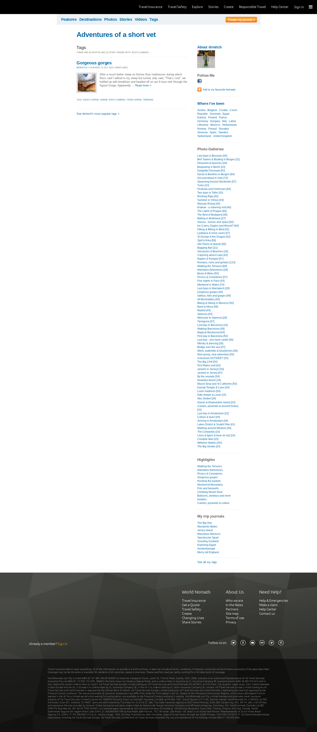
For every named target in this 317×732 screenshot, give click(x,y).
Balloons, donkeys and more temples (214, 497)
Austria (201, 110)
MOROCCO (82, 68)
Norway (201, 128)
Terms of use (235, 618)
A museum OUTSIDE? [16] (212, 358)
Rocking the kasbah (209, 481)
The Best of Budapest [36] (212, 214)
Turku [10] (203, 185)
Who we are (234, 600)
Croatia (223, 110)
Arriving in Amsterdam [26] (212, 420)
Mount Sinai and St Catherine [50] (217, 383)
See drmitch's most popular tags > (98, 113)
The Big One (204, 522)
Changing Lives (193, 618)
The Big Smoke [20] (208, 446)
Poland (212, 128)
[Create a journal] (241, 20)
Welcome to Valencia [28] (212, 317)
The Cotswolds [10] (208, 431)
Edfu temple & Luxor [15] (211, 394)
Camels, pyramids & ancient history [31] (218, 408)
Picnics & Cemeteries (209, 473)
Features (69, 19)
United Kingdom (222, 136)
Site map (232, 613)
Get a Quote (191, 605)
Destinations (90, 19)
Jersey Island (205, 530)
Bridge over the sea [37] (211, 347)
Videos (141, 19)
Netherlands (229, 124)
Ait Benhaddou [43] (208, 299)
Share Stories (191, 622)
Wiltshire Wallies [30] (209, 442)
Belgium (212, 110)
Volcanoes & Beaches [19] (212, 251)
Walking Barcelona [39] (210, 328)
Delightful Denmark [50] (211, 170)
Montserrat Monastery (210, 484)
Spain (213, 132)
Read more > (143, 85)
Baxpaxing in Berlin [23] (211, 166)
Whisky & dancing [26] (210, 343)
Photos (110, 19)
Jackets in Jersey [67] (209, 372)
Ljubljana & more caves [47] (213, 233)
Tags (153, 19)
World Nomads (22, 7)
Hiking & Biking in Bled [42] (213, 229)
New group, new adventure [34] (215, 354)
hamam (104, 100)
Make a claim (268, 605)
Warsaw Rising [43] (208, 203)
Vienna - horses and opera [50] (215, 222)
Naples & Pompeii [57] (210, 258)
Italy (224, 121)
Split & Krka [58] (206, 240)
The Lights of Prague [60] (212, 211)
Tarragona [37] (205, 321)
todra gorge (134, 100)
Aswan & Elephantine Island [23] (216, 402)
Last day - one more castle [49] (215, 339)
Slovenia (202, 132)
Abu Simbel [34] (206, 398)
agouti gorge (91, 100)
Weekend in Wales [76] (210, 284)
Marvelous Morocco (208, 533)
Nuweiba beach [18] (209, 380)
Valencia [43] (204, 314)
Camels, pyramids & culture (213, 503)
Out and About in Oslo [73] (212, 177)
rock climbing (117, 100)
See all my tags (207, 562)
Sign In (299, 7)
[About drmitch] (206, 67)
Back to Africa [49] (207, 306)
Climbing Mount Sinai (210, 492)
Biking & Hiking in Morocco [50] (215, 303)
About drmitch (209, 47)
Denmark (215, 113)
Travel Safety (177, 7)
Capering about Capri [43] (212, 255)
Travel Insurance (150, 7)
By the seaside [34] (208, 376)
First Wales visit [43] (208, 365)
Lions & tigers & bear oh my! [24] (216, 435)
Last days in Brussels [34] (212, 155)
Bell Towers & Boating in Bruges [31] (218, 159)
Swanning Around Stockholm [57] (216, 181)
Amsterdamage (206, 548)
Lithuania (202, 124)
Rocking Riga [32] (207, 196)
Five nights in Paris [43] (210, 280)
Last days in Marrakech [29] (213, 288)
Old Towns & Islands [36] (211, 244)
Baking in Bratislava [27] (211, 218)
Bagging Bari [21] (207, 247)
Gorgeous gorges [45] (210, 292)
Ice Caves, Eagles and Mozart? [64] (218, 225)
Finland (212, 117)
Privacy (231, 622)
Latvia (232, 121)
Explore (197, 7)
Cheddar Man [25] (207, 439)
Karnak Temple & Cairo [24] (213, 387)
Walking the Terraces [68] (212, 266)
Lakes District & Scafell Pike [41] (216, 424)
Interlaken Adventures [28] (212, 269)
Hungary (215, 121)
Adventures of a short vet (116, 34)
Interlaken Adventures (210, 470)
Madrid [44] (203, 310)
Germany (202, 121)
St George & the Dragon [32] (213, 236)
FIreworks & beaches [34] (212, 163)
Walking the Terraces (209, 466)
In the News (234, 605)
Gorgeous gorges (94, 62)
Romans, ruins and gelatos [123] (216, 262)
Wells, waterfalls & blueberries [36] (217, 350)
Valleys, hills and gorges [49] (214, 295)
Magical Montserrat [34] (211, 332)
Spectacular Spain (208, 537)
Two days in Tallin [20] (210, 192)
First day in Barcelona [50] (212, 336)
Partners (232, 609)
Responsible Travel (252, 7)
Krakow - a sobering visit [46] (214, 207)
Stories (213, 7)
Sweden (223, 132)
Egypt (226, 113)
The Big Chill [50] (207, 361)
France (223, 117)
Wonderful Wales (207, 526)
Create (229, 7)
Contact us (267, 613)
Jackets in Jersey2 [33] (210, 369)
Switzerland (204, 136)
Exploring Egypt (206, 544)
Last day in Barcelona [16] (212, 325)
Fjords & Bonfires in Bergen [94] (215, 174)
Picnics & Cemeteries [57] (212, 277)
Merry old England (208, 552)
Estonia (201, 117)
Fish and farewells (208, 488)
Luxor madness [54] (208, 391)
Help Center (280, 7)
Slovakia (224, 128)
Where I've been (210, 104)
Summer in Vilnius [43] (210, 200)
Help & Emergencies (273, 600)
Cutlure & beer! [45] (208, 417)
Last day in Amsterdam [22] (213, 413)
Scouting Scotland (208, 541)
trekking (148, 100)
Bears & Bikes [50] (208, 273)
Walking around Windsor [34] (214, 428)
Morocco (215, 124)
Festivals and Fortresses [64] (214, 189)
